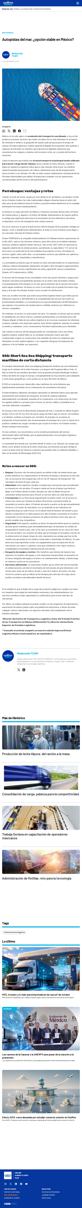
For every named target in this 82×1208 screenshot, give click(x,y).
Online (18, 1173)
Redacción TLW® (17, 54)
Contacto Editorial (12, 1192)
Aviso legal (46, 1198)
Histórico (8, 33)
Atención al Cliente (12, 1198)
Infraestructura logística (14, 932)
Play (17, 1178)
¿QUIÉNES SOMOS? (48, 1195)
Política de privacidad (51, 1192)
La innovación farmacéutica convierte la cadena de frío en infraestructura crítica (47, 9)
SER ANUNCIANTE (11, 1195)
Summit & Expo (21, 1175)
